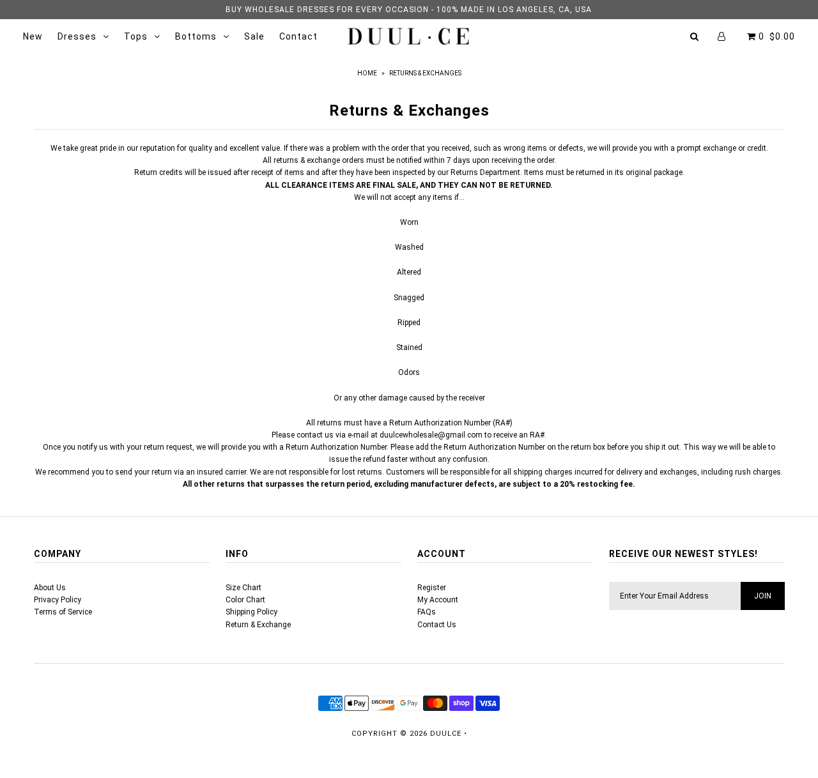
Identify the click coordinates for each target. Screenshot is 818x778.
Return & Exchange (258, 624)
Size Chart (243, 587)
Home (367, 73)
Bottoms (196, 36)
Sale (254, 36)
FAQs (426, 611)
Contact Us (436, 624)
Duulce (445, 733)
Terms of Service (63, 611)
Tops (136, 36)
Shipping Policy (251, 611)
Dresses (77, 36)
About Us (50, 587)
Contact (298, 36)
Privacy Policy (57, 599)
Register (431, 587)
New (33, 36)
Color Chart (245, 599)
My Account (437, 599)
